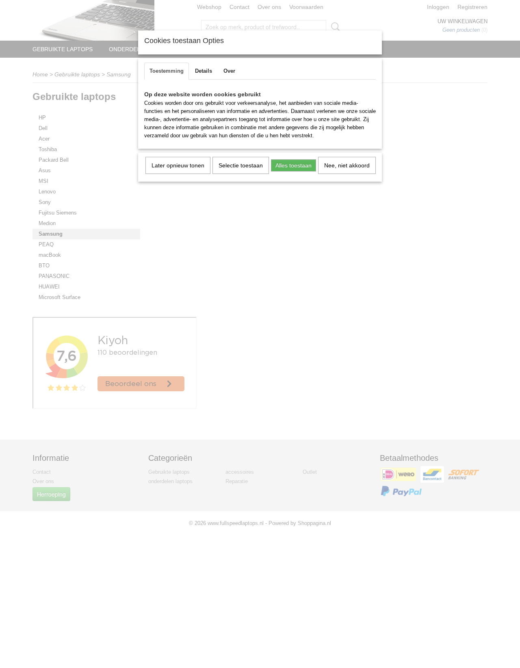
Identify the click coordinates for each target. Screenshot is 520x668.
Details (203, 71)
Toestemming (167, 71)
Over (229, 71)
